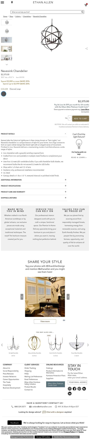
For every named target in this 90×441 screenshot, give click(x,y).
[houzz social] (84, 388)
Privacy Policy (69, 432)
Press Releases (8, 374)
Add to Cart (80, 119)
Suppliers (49, 378)
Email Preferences (31, 379)
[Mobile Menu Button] (2, 2)
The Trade (6, 382)
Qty (66, 118)
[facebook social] (74, 388)
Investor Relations (9, 376)
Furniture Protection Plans (55, 376)
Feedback (15, 423)
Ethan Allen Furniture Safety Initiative (32, 383)
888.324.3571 (20, 406)
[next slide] (68, 297)
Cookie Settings (22, 437)
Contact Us (28, 390)
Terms (80, 432)
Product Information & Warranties (54, 372)
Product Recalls (30, 387)
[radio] (4, 93)
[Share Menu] (86, 47)
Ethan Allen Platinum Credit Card (55, 384)
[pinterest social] (79, 388)
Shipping (27, 371)
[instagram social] (70, 388)
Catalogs (49, 368)
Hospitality (7, 385)
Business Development (11, 388)
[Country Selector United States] (8, 12)
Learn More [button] (85, 109)
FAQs (26, 374)
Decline (66, 437)
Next (7, 64)
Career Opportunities (11, 379)
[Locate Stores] (12, 2)
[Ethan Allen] (53, 1)
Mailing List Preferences (33, 376)
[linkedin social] (70, 393)
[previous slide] (22, 297)
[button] (86, 5)
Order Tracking (30, 368)
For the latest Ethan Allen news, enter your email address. (77, 375)
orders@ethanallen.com (42, 406)
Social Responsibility (11, 371)
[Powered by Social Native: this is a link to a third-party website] (64, 320)
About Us (6, 368)
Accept (43, 437)
